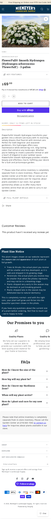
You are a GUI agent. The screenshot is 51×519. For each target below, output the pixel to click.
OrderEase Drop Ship (10, 57)
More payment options (25, 116)
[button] (42, 9)
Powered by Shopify (25, 506)
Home (4, 52)
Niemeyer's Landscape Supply (21, 504)
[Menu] (3, 9)
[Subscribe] (48, 464)
